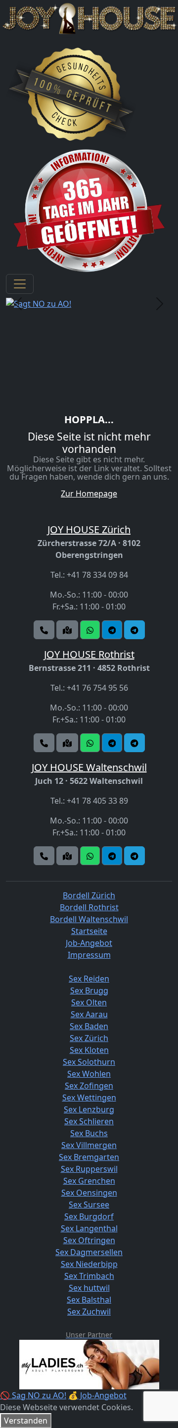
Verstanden (25, 1420)
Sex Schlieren (89, 1121)
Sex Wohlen (89, 1073)
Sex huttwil (89, 1287)
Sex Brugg (89, 990)
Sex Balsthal (89, 1299)
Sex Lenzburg (89, 1109)
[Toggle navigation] (20, 284)
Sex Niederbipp (89, 1264)
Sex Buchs (89, 1133)
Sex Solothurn (89, 1061)
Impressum (89, 954)
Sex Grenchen (89, 1180)
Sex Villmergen (89, 1145)
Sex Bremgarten (89, 1157)
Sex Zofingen (89, 1085)
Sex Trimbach (89, 1275)
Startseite (89, 931)
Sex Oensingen (89, 1192)
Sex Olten (89, 1002)
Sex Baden (89, 1026)
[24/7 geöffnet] (89, 210)
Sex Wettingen (89, 1097)
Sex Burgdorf (89, 1216)
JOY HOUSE (89, 529)
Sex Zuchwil (89, 1311)
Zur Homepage (89, 493)
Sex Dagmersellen (89, 1252)
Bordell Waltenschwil (89, 919)
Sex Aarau (89, 1014)
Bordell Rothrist (89, 907)
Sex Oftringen (89, 1240)
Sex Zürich (89, 1038)
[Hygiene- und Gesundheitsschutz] (71, 94)
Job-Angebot (89, 942)
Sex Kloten (89, 1049)
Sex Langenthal (89, 1228)
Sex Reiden (89, 978)
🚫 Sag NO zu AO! (33, 1395)
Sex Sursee (89, 1204)
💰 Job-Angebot (97, 1395)
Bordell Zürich (89, 895)
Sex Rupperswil (89, 1168)
